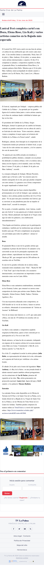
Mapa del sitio (22, 545)
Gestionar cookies (22, 558)
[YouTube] (25, 529)
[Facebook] (13, 529)
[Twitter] (19, 529)
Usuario (12, 485)
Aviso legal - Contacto (22, 536)
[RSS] (30, 529)
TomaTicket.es (20, 407)
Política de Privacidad (22, 541)
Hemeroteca (22, 550)
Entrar (7, 493)
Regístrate (23, 498)
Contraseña (32, 485)
